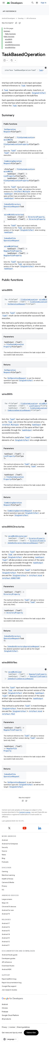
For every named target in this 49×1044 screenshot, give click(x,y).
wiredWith (8, 140)
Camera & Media (8, 882)
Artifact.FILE (8, 714)
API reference (10, 11)
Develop (20, 18)
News (4, 855)
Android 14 (6, 934)
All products (6, 1019)
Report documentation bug (11, 983)
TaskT (13, 151)
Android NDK (6, 969)
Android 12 (6, 942)
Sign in (43, 3)
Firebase (5, 1012)
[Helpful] (16, 23)
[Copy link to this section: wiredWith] (15, 290)
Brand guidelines (23, 1027)
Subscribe (31, 1032)
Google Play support (9, 986)
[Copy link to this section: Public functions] (25, 280)
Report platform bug (9, 979)
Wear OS (5, 903)
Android (5, 840)
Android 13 (6, 938)
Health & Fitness (7, 879)
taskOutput (9, 198)
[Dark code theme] (45, 67)
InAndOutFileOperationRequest (11, 239)
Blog (3, 858)
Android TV (6, 914)
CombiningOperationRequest (19, 410)
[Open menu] (3, 2)
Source (4, 851)
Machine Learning (8, 875)
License (12, 1027)
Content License (24, 812)
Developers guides (8, 958)
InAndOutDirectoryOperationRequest (12, 205)
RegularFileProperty (13, 251)
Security (5, 847)
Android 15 (6, 931)
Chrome (5, 1008)
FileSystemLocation (25, 137)
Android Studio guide (9, 955)
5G (3, 890)
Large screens (7, 899)
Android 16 (6, 927)
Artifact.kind (35, 575)
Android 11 (5, 945)
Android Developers (8, 18)
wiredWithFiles (10, 246)
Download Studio (8, 966)
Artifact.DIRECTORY (11, 578)
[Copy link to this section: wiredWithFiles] (19, 662)
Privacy (4, 886)
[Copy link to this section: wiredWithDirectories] (26, 527)
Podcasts (5, 862)
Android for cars (8, 910)
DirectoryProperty (36, 217)
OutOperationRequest (10, 130)
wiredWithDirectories (13, 215)
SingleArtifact (39, 93)
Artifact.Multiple (22, 191)
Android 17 (6, 923)
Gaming (5, 871)
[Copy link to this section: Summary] (16, 115)
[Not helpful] (19, 23)
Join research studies (9, 990)
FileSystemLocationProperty (16, 144)
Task (41, 70)
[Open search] (32, 2)
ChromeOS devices (9, 906)
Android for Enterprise (10, 844)
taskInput (8, 194)
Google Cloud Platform (10, 1015)
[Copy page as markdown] (12, 60)
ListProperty (9, 176)
